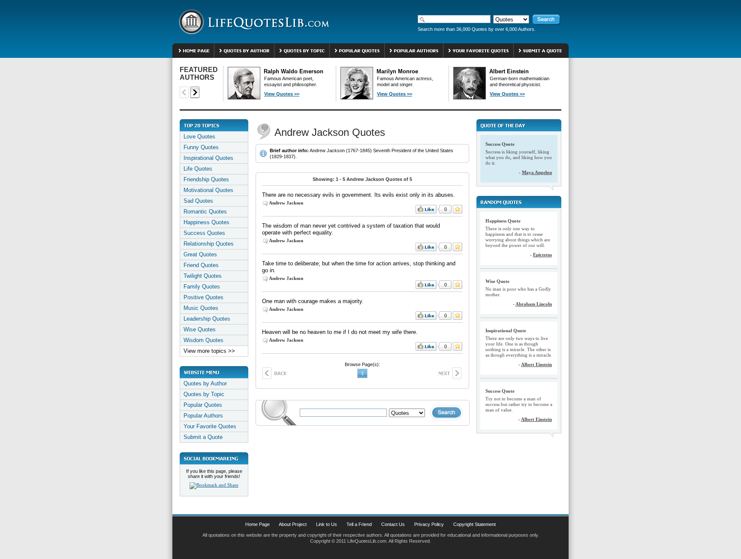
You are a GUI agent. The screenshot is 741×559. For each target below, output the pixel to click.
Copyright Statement (474, 524)
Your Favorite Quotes (210, 426)
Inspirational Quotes (208, 158)
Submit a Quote (203, 437)
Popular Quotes (203, 405)
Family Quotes (202, 286)
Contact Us (393, 524)
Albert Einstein (536, 364)
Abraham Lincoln (533, 304)
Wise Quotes (200, 329)
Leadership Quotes (207, 319)
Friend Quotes (201, 265)
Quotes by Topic (204, 394)
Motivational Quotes (208, 190)
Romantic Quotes (205, 211)
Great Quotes (200, 254)
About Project (293, 524)
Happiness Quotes (206, 222)
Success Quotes (204, 233)
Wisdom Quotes (203, 340)
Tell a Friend (359, 524)
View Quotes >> (281, 93)
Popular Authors (203, 415)
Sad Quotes (198, 201)
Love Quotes (199, 136)
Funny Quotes (201, 147)
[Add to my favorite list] (457, 209)
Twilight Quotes (203, 276)
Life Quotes (198, 168)
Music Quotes (201, 308)
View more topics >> (209, 351)
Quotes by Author (205, 383)
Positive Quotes (203, 297)
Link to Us (326, 524)
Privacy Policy (429, 524)
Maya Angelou (537, 172)
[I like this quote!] (426, 209)
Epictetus (542, 254)
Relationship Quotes (209, 243)
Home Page (257, 524)
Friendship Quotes (206, 179)
